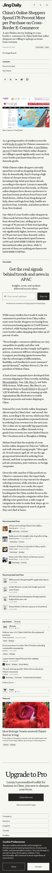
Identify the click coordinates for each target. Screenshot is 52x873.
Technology (39, 47)
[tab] (17, 621)
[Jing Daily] (12, 5)
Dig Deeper (7, 71)
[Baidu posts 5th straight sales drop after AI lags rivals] (5, 539)
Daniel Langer (13, 549)
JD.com (41, 388)
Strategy (21, 552)
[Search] (40, 5)
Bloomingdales (10, 382)
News (47, 47)
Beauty (5, 654)
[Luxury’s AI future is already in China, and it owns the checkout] (5, 549)
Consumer (24, 531)
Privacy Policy (29, 303)
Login (33, 805)
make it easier (16, 143)
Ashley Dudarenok (8, 637)
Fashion (5, 745)
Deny (13, 866)
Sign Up (43, 296)
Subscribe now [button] (26, 797)
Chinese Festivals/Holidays (32, 677)
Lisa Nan (5, 661)
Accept (38, 866)
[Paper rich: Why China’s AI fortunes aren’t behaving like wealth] (5, 559)
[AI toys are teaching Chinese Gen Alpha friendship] (5, 528)
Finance (21, 542)
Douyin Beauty (23, 664)
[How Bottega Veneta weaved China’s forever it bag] (26, 715)
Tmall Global (28, 388)
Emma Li (5, 651)
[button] (34, 5)
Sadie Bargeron (13, 528)
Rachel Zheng (13, 559)
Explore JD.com (8, 682)
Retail (5, 641)
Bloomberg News (14, 538)
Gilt (26, 382)
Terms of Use (41, 303)
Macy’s (32, 382)
